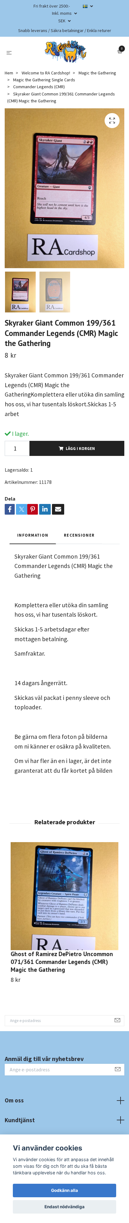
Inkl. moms (62, 13)
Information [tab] (32, 535)
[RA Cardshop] (66, 51)
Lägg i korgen (80, 448)
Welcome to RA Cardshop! (46, 73)
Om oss (14, 1100)
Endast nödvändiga (64, 1206)
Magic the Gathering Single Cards (44, 80)
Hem (9, 73)
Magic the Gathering (97, 73)
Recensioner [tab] (79, 535)
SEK (62, 21)
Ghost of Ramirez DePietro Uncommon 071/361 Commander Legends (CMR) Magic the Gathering (62, 961)
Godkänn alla (64, 1190)
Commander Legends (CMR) (39, 86)
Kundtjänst (20, 1120)
